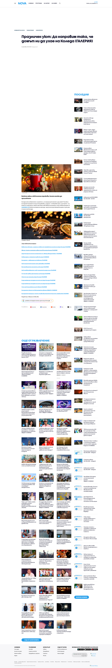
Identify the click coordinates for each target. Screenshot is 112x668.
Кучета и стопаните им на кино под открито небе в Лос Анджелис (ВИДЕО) (46, 485)
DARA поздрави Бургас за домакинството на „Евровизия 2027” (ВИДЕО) (46, 392)
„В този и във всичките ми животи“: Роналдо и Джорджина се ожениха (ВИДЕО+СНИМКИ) (28, 430)
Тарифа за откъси (41, 661)
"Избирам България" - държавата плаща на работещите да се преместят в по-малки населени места (90, 234)
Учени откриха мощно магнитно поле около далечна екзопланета (63, 614)
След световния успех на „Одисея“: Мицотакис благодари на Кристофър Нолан (46, 561)
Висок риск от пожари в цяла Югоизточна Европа (90, 392)
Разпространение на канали (32, 661)
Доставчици (47, 661)
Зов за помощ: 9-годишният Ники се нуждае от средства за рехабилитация (90, 556)
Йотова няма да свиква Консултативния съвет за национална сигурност (90, 383)
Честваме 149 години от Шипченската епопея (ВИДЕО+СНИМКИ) (90, 479)
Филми (44, 655)
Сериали (45, 653)
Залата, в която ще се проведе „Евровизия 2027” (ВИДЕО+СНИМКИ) (45, 411)
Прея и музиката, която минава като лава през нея (28, 631)
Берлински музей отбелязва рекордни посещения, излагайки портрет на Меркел (45, 632)
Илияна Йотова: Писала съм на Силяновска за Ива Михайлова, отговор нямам (90, 489)
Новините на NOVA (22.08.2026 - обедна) (90, 468)
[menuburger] (15, 3)
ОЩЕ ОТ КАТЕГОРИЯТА (31, 640)
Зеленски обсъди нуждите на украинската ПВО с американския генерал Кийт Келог (90, 121)
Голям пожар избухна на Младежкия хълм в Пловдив (90, 101)
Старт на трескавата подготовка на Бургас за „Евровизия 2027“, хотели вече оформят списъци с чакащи (29, 393)
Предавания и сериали (34, 653)
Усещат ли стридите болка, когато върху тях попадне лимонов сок (46, 354)
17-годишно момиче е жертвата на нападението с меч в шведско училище (90, 401)
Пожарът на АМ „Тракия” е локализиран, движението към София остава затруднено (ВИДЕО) (90, 371)
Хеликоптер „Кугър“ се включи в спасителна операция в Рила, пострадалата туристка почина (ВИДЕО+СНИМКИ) (90, 297)
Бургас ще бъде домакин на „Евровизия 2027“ (64, 410)
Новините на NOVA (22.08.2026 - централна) (89, 216)
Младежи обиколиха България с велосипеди (90, 537)
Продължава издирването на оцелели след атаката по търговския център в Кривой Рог (90, 246)
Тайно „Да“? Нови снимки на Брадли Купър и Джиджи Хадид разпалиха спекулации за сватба (29, 504)
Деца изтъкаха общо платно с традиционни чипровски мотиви (90, 577)
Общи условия (57, 661)
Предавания (46, 651)
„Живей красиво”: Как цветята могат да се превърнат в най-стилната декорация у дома (46, 467)
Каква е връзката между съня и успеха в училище (29, 465)
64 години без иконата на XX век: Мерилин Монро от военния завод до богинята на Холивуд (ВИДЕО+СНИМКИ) (46, 504)
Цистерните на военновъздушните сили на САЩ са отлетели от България (90, 499)
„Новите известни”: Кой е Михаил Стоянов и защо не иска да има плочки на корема (46, 430)
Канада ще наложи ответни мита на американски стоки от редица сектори (90, 189)
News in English (60, 653)
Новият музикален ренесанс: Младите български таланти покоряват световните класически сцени (64, 562)
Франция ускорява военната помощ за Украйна (89, 286)
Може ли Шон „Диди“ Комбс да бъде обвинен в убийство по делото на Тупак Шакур (90, 132)
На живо (54, 3)
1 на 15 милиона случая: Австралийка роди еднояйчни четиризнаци (46, 580)
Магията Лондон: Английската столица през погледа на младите (28, 449)
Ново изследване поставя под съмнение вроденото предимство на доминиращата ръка (46, 615)
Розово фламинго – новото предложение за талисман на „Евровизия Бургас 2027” (29, 355)
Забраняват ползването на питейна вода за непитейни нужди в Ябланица (91, 339)
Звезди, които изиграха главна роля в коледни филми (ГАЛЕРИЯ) (39, 250)
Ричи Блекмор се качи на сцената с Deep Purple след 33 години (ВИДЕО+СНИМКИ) (64, 393)
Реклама (15, 661)
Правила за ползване (76, 661)
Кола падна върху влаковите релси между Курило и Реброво (89, 267)
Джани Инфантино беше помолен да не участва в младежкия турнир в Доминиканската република (91, 319)
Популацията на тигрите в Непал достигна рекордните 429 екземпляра (28, 561)
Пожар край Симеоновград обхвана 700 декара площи (90, 224)
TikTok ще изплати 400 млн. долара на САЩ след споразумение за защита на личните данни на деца (90, 432)
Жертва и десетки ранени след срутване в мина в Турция (90, 171)
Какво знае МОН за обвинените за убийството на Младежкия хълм (89, 587)
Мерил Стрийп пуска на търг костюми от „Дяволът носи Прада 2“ (46, 448)
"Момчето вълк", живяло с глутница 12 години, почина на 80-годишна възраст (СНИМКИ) (90, 443)
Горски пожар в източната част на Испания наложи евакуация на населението (89, 412)
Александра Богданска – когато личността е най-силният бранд (64, 580)
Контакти (52, 661)
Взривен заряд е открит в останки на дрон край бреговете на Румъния (90, 257)
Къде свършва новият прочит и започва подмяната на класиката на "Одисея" (46, 597)
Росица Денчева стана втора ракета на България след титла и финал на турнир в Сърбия (63, 355)
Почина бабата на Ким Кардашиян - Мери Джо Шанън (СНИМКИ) (63, 597)
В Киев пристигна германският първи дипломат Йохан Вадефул (89, 509)
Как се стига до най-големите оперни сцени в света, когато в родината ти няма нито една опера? (64, 523)
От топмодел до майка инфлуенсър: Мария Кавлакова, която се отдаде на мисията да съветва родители (63, 504)
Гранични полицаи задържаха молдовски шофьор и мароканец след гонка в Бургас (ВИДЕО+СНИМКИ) (90, 350)
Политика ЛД (70, 661)
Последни (16, 649)
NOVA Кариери (60, 651)
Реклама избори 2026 (22, 661)
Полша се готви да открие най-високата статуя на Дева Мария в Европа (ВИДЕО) (64, 541)
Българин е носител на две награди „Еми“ (28, 596)
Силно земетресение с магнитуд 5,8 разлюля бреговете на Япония (90, 180)
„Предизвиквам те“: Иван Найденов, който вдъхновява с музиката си (29, 580)
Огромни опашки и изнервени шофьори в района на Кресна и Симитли (90, 529)
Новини (31, 3)
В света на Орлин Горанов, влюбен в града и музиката (64, 631)
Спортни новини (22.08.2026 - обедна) (90, 460)
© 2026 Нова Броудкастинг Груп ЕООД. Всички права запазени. (25, 665)
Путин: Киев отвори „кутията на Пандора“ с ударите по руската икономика (90, 162)
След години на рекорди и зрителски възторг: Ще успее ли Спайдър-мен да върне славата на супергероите (29, 542)
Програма (38, 3)
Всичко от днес (18, 651)
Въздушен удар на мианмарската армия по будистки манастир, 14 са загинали (91, 361)
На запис (47, 3)
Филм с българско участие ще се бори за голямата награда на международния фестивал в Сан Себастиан (45, 543)
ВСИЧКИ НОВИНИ (81, 597)
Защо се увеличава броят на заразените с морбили (90, 547)
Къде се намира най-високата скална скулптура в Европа (90, 422)
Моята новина (17, 653)
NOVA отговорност (62, 649)
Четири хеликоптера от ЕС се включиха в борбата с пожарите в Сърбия (90, 309)
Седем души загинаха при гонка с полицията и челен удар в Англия (90, 207)
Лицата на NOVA (33, 651)
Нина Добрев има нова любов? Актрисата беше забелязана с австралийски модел (28, 615)
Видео (15, 655)
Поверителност (64, 661)
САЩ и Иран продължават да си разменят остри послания (89, 519)
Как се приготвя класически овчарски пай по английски (45, 522)
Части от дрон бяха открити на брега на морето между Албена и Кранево (90, 277)
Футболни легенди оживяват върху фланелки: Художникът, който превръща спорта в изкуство (64, 431)
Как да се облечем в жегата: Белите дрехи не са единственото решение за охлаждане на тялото (63, 467)
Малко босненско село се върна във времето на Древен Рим (29, 522)
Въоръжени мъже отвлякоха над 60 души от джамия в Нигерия (90, 141)
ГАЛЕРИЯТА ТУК (25, 207)
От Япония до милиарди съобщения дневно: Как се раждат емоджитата (28, 485)
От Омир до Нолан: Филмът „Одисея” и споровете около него (63, 448)
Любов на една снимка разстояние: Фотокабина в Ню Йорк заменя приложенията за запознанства (28, 412)
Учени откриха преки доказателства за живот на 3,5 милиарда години (90, 110)
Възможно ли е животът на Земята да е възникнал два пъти (46, 373)
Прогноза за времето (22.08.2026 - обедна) (90, 451)
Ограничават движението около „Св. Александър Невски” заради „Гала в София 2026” (90, 151)
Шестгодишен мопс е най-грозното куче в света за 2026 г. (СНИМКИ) (28, 373)
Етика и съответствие (86, 661)
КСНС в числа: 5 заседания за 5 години (90, 329)
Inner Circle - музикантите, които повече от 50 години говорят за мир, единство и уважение (90, 567)
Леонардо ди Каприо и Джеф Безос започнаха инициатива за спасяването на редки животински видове (63, 485)
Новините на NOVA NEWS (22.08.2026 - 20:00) (91, 198)
